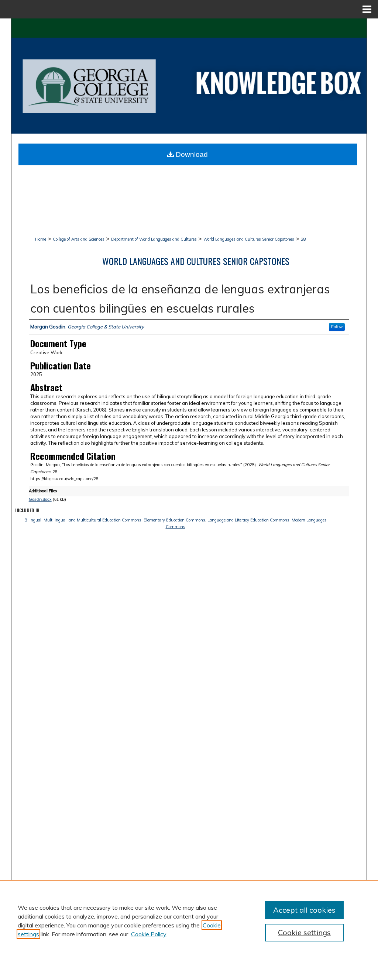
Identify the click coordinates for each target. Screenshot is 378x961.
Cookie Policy (148, 934)
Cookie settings (304, 932)
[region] (189, 920)
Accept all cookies (304, 909)
